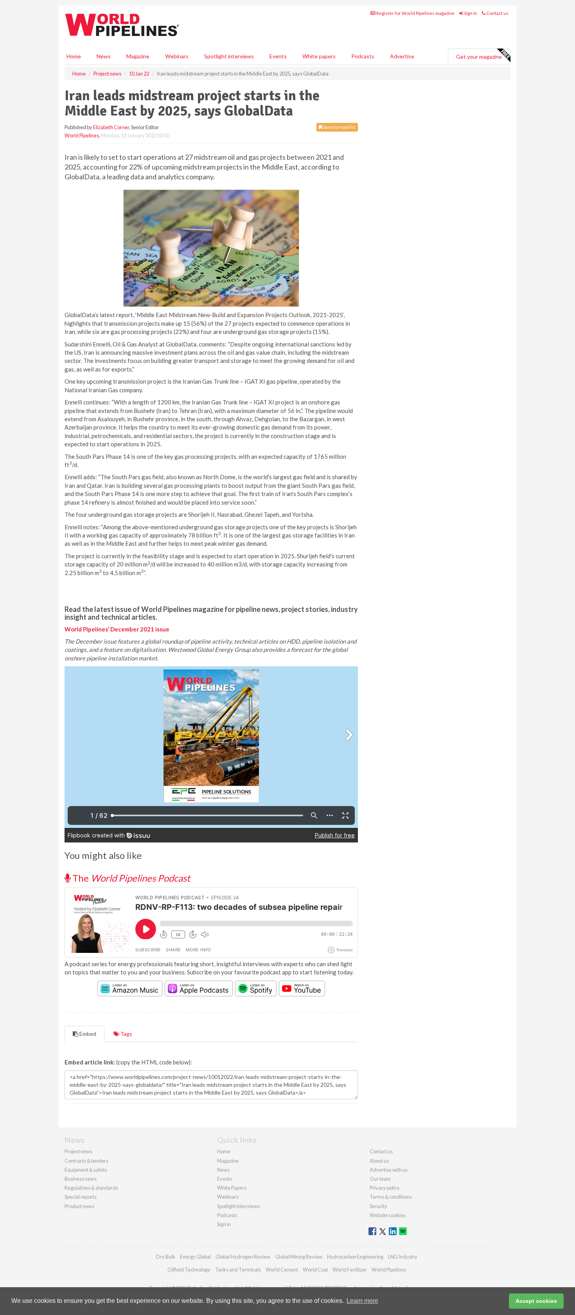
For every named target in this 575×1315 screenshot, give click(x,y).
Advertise (402, 56)
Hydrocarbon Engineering (355, 1257)
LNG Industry (402, 1257)
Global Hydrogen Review (243, 1257)
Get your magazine (479, 56)
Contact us (497, 13)
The (130, 878)
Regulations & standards (91, 1188)
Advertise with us (389, 1170)
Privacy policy (385, 1188)
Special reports (81, 1197)
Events (278, 56)
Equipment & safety (86, 1170)
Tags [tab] (125, 1033)
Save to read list (339, 127)
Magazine (137, 56)
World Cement (282, 1269)
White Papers (231, 1188)
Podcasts (362, 56)
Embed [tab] (87, 1033)
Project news (78, 1151)
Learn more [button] (362, 1300)
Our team (380, 1179)
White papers (319, 56)
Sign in (470, 13)
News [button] (104, 56)
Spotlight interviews (229, 56)
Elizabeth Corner (111, 127)
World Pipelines (82, 135)
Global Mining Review (298, 1257)
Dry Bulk (165, 1257)
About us (379, 1161)
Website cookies (388, 1215)
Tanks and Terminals (238, 1269)
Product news (79, 1206)
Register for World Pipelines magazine (415, 13)
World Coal (315, 1269)
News (223, 1170)
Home (73, 56)
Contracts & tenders (86, 1161)
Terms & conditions (391, 1197)
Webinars (177, 56)
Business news (81, 1179)
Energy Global (195, 1257)
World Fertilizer (349, 1269)
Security (378, 1206)
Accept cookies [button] (536, 1301)
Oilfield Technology (188, 1269)
